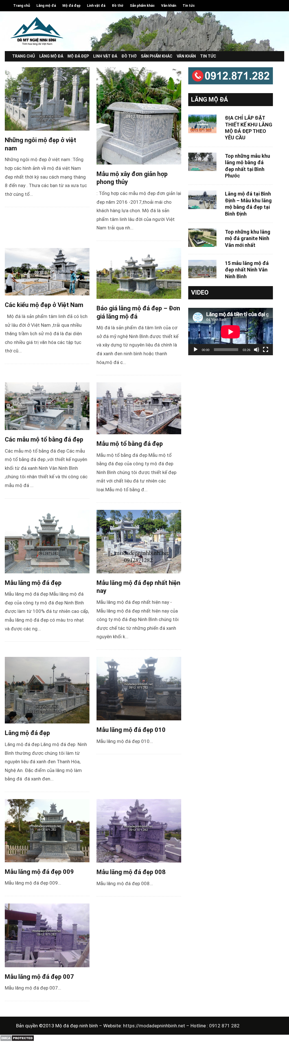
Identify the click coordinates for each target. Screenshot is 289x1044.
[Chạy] (195, 349)
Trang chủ (21, 6)
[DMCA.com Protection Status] (17, 1040)
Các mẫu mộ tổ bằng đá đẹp (44, 439)
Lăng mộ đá (46, 6)
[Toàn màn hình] (265, 349)
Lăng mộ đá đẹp (27, 732)
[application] (230, 332)
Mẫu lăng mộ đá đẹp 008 (131, 872)
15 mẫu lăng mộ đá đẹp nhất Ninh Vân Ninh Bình (247, 269)
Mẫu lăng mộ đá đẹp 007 (39, 976)
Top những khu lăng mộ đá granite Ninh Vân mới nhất (247, 238)
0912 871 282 (224, 1025)
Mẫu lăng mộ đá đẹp (33, 582)
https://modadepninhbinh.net (154, 1025)
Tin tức (189, 6)
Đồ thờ (117, 6)
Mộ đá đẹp (71, 6)
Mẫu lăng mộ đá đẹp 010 (131, 729)
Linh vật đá (96, 6)
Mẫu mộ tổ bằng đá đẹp (130, 443)
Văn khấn (168, 6)
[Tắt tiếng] (256, 349)
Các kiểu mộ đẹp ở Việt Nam (44, 304)
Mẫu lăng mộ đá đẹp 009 (39, 871)
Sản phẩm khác (142, 6)
